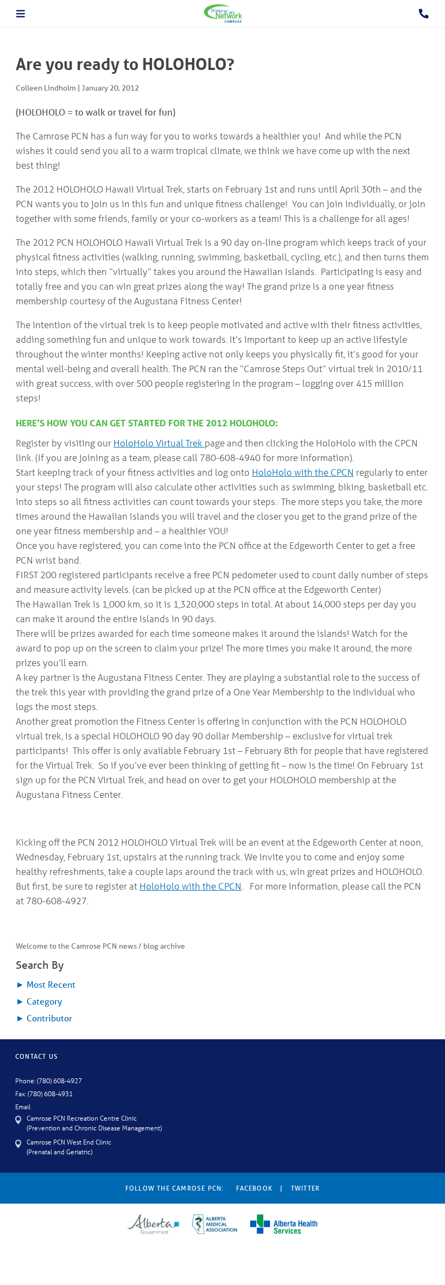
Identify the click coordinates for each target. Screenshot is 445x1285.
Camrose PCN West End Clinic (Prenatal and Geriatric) (69, 1146)
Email (22, 1106)
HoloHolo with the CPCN (303, 472)
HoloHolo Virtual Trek (159, 443)
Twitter (305, 1188)
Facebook (254, 1188)
